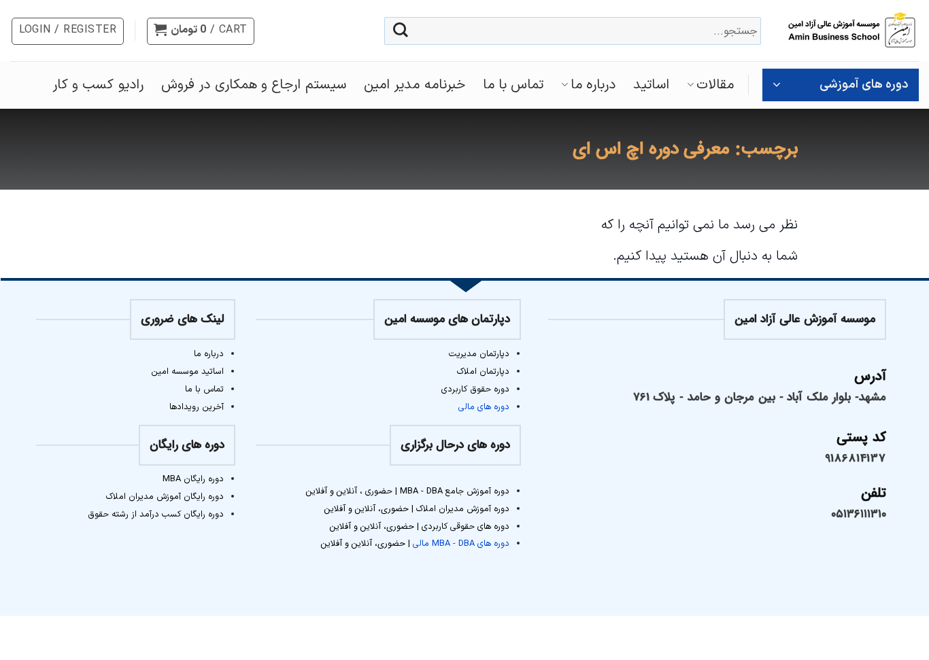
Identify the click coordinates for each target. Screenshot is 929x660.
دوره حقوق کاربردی (475, 389)
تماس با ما (513, 85)
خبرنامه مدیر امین (414, 85)
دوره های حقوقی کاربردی (465, 526)
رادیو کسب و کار (97, 85)
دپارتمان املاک (483, 371)
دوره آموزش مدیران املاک (462, 508)
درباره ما (593, 85)
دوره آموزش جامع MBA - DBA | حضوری (435, 491)
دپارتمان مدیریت (479, 353)
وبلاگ (464, 636)
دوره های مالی (483, 406)
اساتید (651, 85)
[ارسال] (400, 31)
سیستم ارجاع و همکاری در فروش (253, 85)
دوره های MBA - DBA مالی (461, 543)
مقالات (715, 85)
